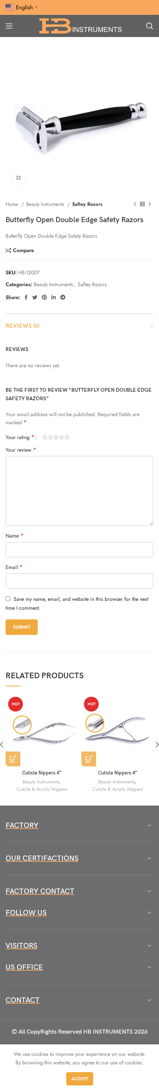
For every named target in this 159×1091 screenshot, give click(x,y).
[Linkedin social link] (53, 297)
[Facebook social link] (26, 297)
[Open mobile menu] (9, 26)
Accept (79, 1078)
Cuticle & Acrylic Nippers (42, 789)
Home (13, 204)
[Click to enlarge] (18, 177)
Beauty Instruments (45, 204)
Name (15, 536)
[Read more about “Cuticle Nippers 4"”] (13, 759)
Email (14, 567)
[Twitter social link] (35, 297)
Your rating (20, 437)
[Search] (149, 26)
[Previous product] (135, 204)
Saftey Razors (87, 204)
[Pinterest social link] (44, 297)
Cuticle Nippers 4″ (41, 773)
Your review (21, 450)
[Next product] (149, 204)
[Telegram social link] (63, 297)
